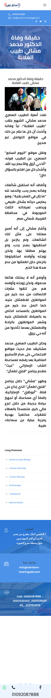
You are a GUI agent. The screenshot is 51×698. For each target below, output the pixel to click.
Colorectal (14, 493)
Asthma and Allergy (19, 459)
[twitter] (41, 21)
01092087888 (25, 694)
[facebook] (43, 687)
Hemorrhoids (16, 502)
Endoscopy (15, 485)
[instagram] (45, 21)
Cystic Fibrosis (17, 476)
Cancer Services (17, 468)
